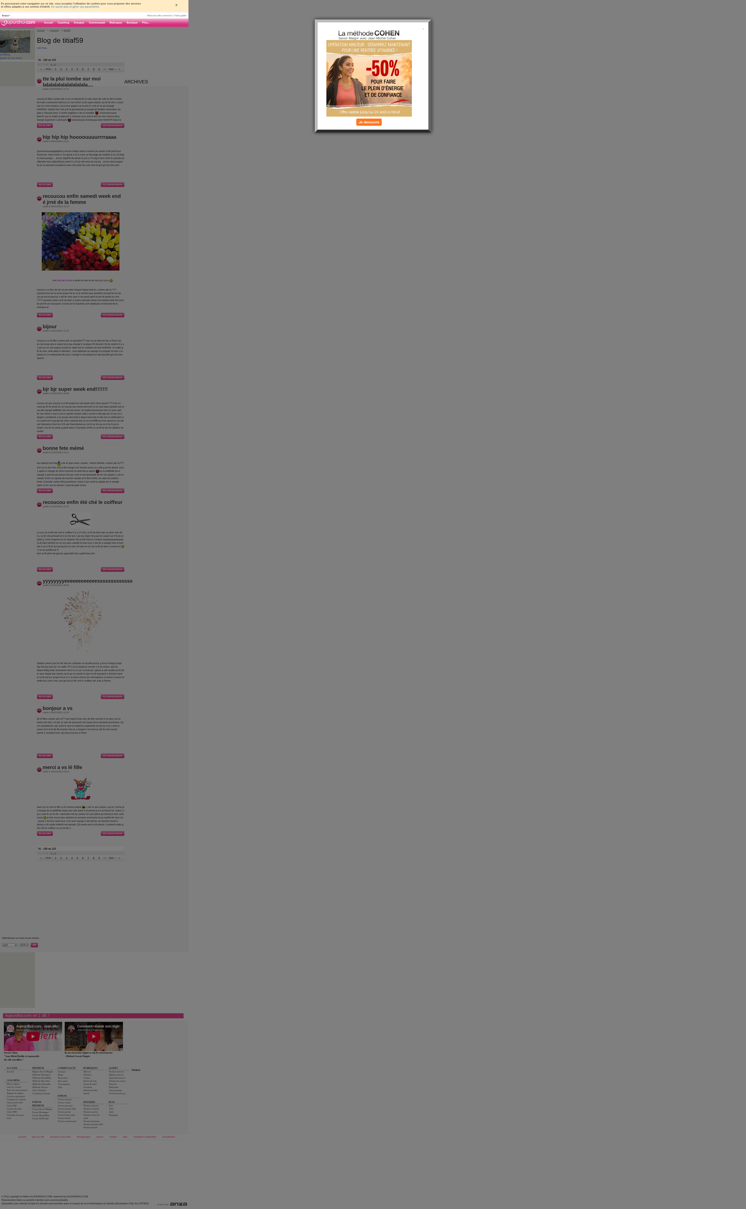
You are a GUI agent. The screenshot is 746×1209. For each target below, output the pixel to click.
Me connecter (164, 15)
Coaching (63, 22)
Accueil (48, 22)
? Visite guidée (179, 15)
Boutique (132, 22)
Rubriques (116, 22)
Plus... (146, 22)
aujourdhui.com (19, 23)
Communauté (97, 22)
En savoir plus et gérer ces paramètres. (75, 6)
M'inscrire (151, 15)
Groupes (79, 22)
